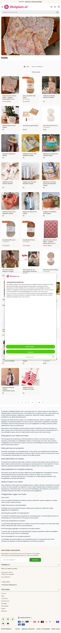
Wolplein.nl (8, 629)
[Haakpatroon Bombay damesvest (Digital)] (51, 85)
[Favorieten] (51, 7)
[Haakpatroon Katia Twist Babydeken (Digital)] (30, 143)
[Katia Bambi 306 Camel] (10, 229)
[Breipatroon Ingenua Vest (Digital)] (30, 201)
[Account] (55, 7)
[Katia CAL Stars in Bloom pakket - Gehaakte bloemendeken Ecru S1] (10, 85)
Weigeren (30, 352)
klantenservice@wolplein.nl (10, 584)
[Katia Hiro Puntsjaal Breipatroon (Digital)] (10, 259)
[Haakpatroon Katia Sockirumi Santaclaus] (30, 377)
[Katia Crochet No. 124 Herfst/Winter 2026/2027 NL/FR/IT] (30, 259)
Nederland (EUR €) (25, 617)
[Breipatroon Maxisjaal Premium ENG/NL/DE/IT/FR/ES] (10, 377)
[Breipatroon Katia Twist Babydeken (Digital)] (10, 201)
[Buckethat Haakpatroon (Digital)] (10, 143)
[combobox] (30, 12)
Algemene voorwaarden (28, 629)
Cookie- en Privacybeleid (43, 629)
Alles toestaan (30, 346)
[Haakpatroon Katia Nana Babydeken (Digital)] (30, 171)
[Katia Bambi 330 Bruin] (30, 229)
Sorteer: (37, 66)
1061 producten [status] (36, 72)
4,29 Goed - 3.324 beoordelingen (33, 1)
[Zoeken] (57, 12)
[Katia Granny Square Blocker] (30, 115)
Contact (17, 629)
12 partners (47, 289)
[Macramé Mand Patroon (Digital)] (10, 115)
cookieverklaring (25, 296)
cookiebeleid (20, 293)
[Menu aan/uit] (2, 7)
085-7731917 (6, 582)
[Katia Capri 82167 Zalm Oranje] (30, 85)
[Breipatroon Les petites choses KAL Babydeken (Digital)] (51, 171)
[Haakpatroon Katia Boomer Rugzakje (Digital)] (51, 143)
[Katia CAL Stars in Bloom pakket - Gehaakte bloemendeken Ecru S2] (51, 229)
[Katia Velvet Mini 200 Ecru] (51, 115)
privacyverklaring (11, 293)
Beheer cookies (56, 629)
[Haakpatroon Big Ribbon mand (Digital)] (51, 201)
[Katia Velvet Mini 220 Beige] (51, 259)
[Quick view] (17, 92)
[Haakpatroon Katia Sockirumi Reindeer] (10, 171)
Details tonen (30, 357)
